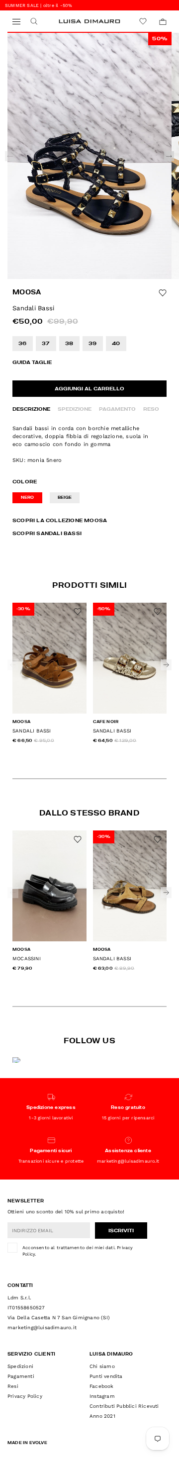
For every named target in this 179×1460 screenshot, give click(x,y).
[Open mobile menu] (16, 21)
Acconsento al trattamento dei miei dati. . (77, 1251)
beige (65, 498)
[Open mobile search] (33, 21)
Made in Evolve (27, 1443)
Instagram (102, 1396)
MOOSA (26, 292)
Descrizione (31, 409)
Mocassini (26, 958)
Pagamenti (20, 1376)
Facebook (102, 1386)
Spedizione (74, 409)
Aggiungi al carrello (89, 388)
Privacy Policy (24, 1396)
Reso (151, 409)
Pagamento (117, 409)
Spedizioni (20, 1366)
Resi (12, 1386)
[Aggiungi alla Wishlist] (163, 293)
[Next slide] (169, 156)
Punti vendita (106, 1376)
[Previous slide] (10, 156)
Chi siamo (102, 1366)
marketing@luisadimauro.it (42, 1327)
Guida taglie (32, 362)
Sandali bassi (31, 730)
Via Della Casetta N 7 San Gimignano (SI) (58, 1317)
